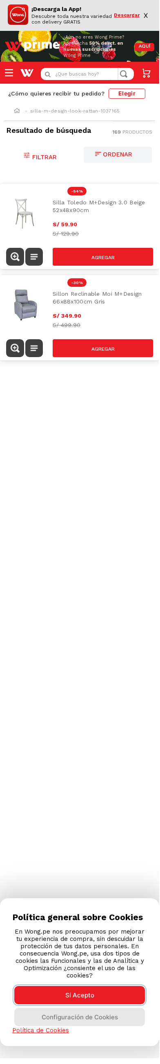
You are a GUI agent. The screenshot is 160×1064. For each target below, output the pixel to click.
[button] (15, 257)
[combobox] (87, 74)
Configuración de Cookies (80, 1017)
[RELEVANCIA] (118, 155)
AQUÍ (144, 46)
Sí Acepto (79, 995)
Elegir (127, 93)
